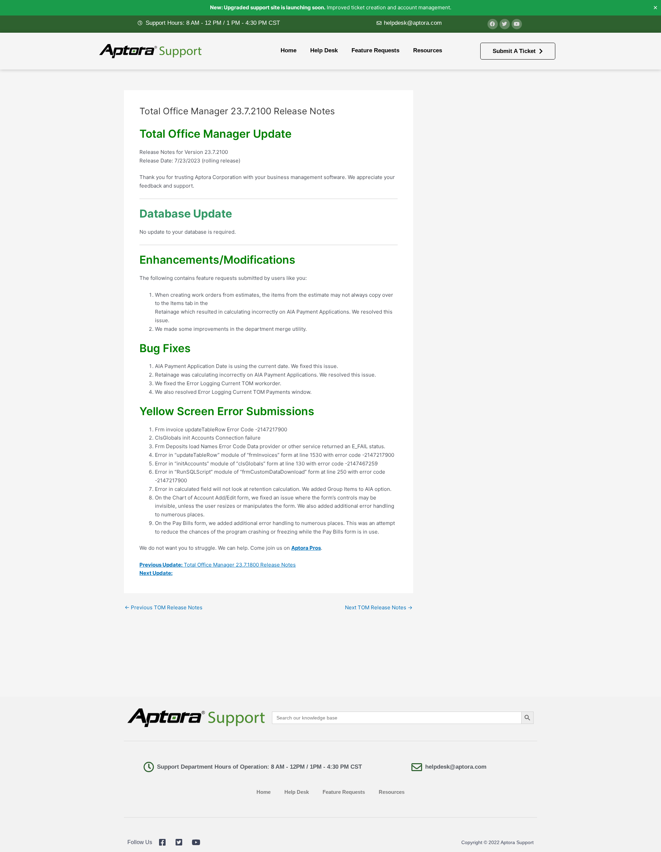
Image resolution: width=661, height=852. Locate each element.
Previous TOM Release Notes (163, 607)
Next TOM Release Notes (378, 607)
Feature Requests (375, 50)
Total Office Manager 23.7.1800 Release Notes (217, 564)
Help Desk (324, 50)
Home (288, 50)
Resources (427, 50)
